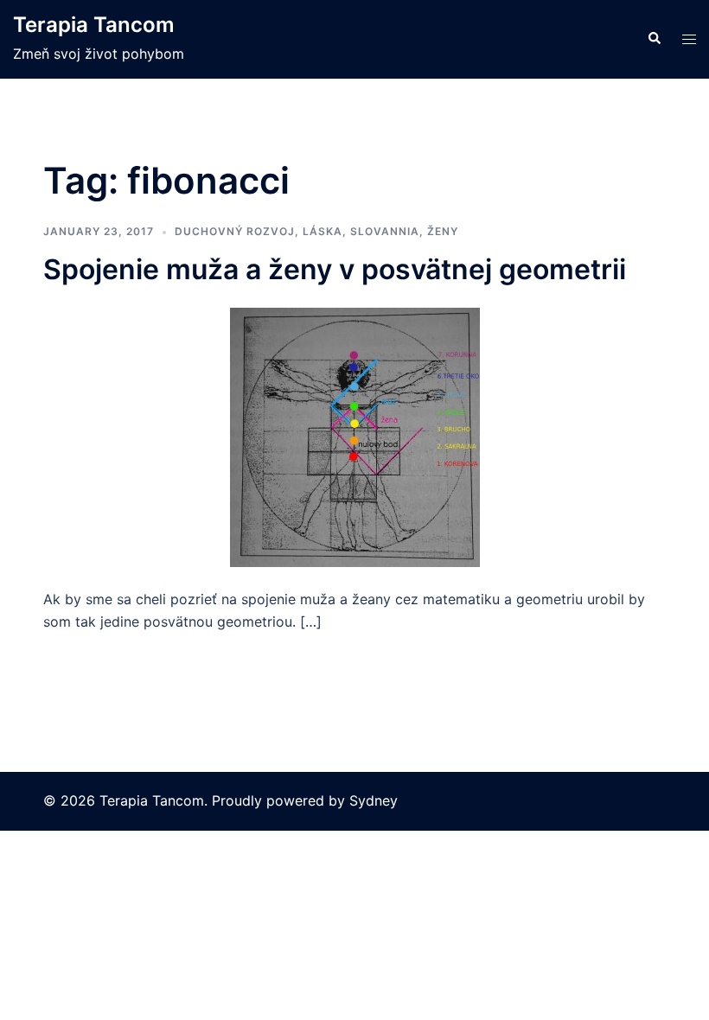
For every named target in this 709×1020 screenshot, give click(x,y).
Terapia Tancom (94, 24)
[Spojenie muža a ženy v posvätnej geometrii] (355, 435)
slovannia (384, 231)
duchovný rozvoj (235, 231)
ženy (442, 231)
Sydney (373, 800)
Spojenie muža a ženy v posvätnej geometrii (334, 269)
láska (322, 231)
